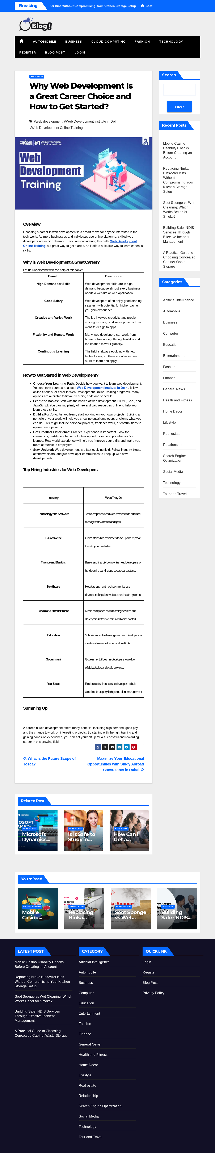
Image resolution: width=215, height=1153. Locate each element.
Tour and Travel (175, 494)
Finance (169, 378)
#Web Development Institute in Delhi (91, 121)
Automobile (44, 41)
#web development (48, 121)
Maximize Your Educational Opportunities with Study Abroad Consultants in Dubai (115, 764)
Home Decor (172, 411)
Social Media (173, 471)
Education (37, 76)
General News (174, 389)
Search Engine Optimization (174, 458)
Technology (171, 41)
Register (27, 52)
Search (169, 75)
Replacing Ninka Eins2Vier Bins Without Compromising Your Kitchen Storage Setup (42, 981)
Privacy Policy (153, 993)
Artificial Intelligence (178, 300)
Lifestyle (169, 422)
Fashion (142, 41)
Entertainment (174, 356)
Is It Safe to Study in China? (81, 839)
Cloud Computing (108, 41)
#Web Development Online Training (56, 128)
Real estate (172, 433)
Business (73, 41)
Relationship (172, 445)
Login (80, 52)
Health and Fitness (177, 400)
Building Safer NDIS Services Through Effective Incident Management (37, 1016)
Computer (170, 333)
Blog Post (55, 52)
